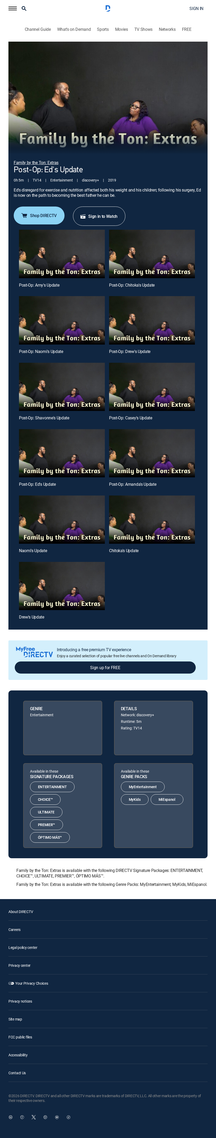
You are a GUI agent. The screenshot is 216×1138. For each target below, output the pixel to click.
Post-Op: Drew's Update (129, 351)
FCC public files (20, 1036)
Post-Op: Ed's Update (37, 484)
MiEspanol (167, 799)
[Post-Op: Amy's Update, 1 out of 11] (62, 254)
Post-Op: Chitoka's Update (132, 285)
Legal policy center (22, 947)
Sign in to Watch (102, 216)
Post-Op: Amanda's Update (132, 484)
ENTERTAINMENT (52, 786)
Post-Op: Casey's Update (130, 418)
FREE (187, 29)
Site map (15, 1019)
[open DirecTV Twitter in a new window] (34, 1117)
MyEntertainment (143, 786)
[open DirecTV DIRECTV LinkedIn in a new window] (10, 1117)
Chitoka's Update (124, 550)
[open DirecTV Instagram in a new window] (45, 1117)
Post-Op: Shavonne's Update (44, 418)
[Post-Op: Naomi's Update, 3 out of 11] (62, 320)
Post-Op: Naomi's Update (41, 351)
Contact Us (17, 1072)
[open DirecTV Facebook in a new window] (22, 1117)
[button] (12, 8)
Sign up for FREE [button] (105, 667)
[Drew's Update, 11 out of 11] (62, 586)
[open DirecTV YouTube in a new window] (57, 1117)
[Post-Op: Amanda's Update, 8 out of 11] (152, 453)
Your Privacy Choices (31, 983)
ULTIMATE (46, 812)
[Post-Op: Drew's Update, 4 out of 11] (152, 320)
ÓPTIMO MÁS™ (50, 837)
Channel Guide (38, 29)
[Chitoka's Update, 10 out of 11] (152, 520)
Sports (103, 29)
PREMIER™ (46, 824)
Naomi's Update (33, 550)
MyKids (135, 799)
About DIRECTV (20, 911)
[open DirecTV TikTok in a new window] (68, 1117)
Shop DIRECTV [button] (43, 215)
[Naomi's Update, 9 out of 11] (62, 520)
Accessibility (17, 1054)
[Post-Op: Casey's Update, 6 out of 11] (152, 387)
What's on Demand (74, 29)
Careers (14, 929)
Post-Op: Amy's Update (39, 285)
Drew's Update (31, 617)
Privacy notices (20, 1001)
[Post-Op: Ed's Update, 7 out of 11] (62, 453)
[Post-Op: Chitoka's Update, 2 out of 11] (152, 254)
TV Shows (143, 29)
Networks (167, 29)
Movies (121, 29)
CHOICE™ (45, 799)
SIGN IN (196, 8)
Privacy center (19, 965)
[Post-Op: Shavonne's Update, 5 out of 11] (62, 387)
